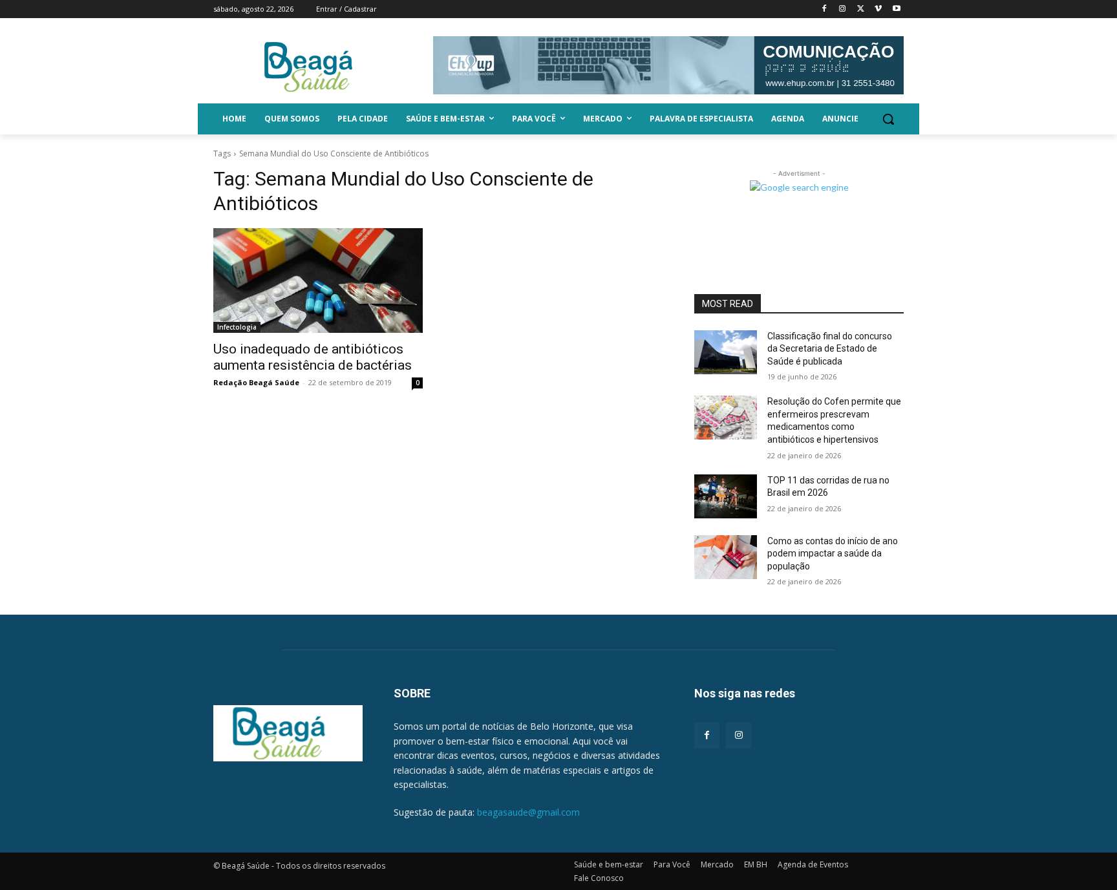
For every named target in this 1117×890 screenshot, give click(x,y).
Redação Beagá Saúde (256, 382)
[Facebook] (824, 9)
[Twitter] (860, 9)
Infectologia (237, 327)
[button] (888, 118)
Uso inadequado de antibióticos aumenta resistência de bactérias (312, 357)
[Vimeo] (878, 9)
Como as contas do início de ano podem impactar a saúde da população (832, 553)
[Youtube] (896, 9)
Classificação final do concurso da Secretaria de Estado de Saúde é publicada (829, 348)
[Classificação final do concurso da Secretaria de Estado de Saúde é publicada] (725, 352)
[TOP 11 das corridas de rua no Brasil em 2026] (725, 496)
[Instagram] (842, 9)
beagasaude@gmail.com (528, 812)
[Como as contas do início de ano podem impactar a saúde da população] (725, 557)
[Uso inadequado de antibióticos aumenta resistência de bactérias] (318, 280)
